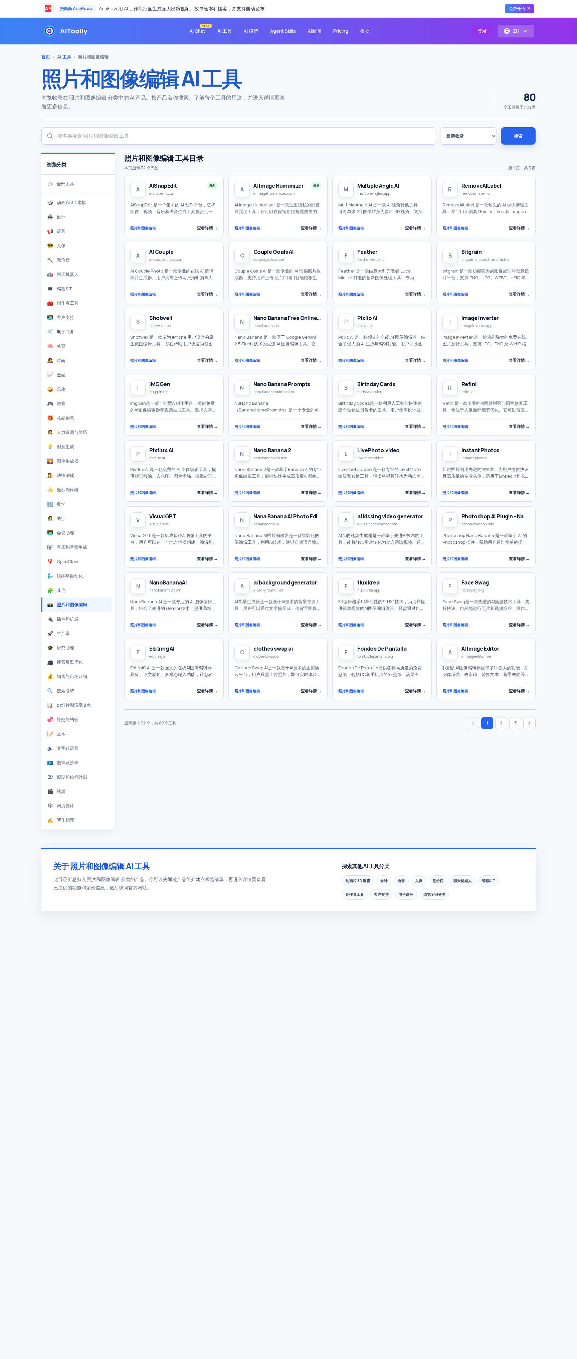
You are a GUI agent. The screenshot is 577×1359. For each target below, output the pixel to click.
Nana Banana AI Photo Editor (289, 516)
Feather (367, 252)
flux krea (368, 582)
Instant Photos (480, 450)
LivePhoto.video (378, 450)
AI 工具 (224, 31)
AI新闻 (314, 31)
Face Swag (475, 582)
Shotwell (160, 318)
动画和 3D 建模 (358, 880)
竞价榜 (437, 880)
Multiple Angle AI (378, 185)
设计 (384, 880)
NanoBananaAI (168, 582)
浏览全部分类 (434, 894)
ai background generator (285, 582)
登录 (482, 31)
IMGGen (159, 384)
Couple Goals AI (273, 252)
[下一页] (529, 723)
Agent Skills (283, 31)
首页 (45, 57)
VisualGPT (162, 516)
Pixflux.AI (161, 450)
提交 (365, 31)
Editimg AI (161, 648)
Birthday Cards (376, 384)
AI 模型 (251, 31)
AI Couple (161, 252)
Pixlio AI (367, 318)
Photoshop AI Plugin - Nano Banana (506, 516)
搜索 (518, 136)
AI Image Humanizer (278, 185)
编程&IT (488, 880)
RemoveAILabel (481, 185)
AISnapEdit (163, 185)
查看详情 (207, 228)
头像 (418, 880)
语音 (401, 880)
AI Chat (199, 29)
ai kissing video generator (390, 516)
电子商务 (406, 894)
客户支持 (381, 894)
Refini (469, 384)
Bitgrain (471, 252)
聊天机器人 (462, 880)
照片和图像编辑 (143, 227)
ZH (516, 31)
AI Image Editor (480, 648)
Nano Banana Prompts (281, 384)
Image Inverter (480, 318)
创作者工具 (355, 894)
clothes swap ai (273, 648)
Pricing (340, 31)
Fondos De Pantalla (382, 648)
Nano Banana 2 (272, 450)
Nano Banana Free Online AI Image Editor (304, 318)
